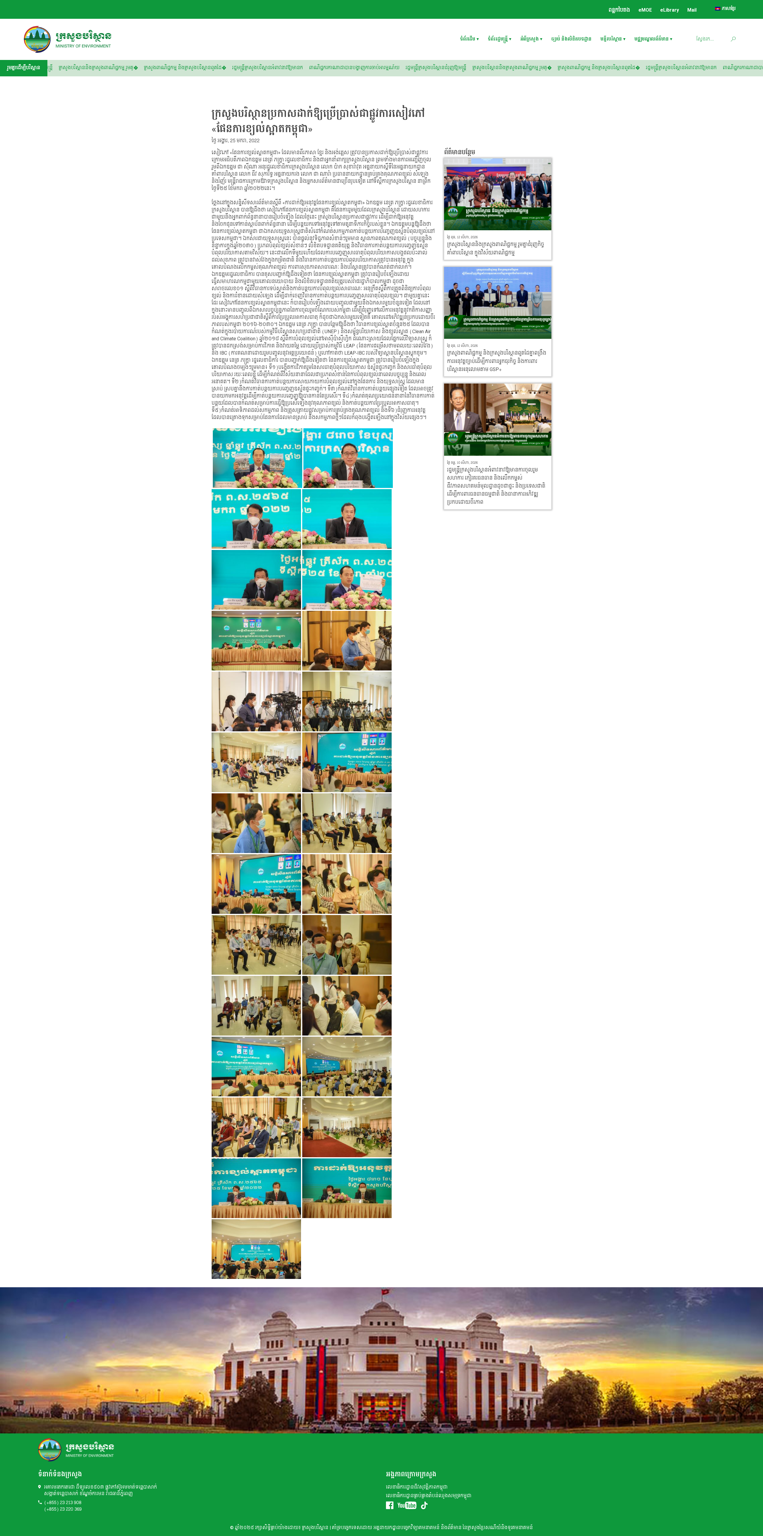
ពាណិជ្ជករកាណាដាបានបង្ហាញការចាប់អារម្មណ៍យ (110, 68)
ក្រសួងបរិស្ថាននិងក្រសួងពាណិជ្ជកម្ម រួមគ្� (267, 68)
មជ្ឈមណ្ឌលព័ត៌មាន (652, 39)
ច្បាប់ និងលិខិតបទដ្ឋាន (571, 39)
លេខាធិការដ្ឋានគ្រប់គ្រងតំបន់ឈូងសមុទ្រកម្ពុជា (429, 1496)
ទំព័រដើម (467, 39)
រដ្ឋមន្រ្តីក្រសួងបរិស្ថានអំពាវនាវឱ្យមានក (436, 68)
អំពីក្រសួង (529, 39)
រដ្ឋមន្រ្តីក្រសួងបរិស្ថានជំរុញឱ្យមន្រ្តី (191, 68)
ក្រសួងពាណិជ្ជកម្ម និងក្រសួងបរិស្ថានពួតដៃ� (354, 68)
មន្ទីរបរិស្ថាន (611, 39)
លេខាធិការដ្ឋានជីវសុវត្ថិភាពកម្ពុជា (417, 1487)
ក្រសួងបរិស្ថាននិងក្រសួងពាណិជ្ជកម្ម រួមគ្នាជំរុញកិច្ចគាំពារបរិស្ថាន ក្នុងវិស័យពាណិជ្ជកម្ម (495, 248)
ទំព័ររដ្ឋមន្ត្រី (498, 39)
